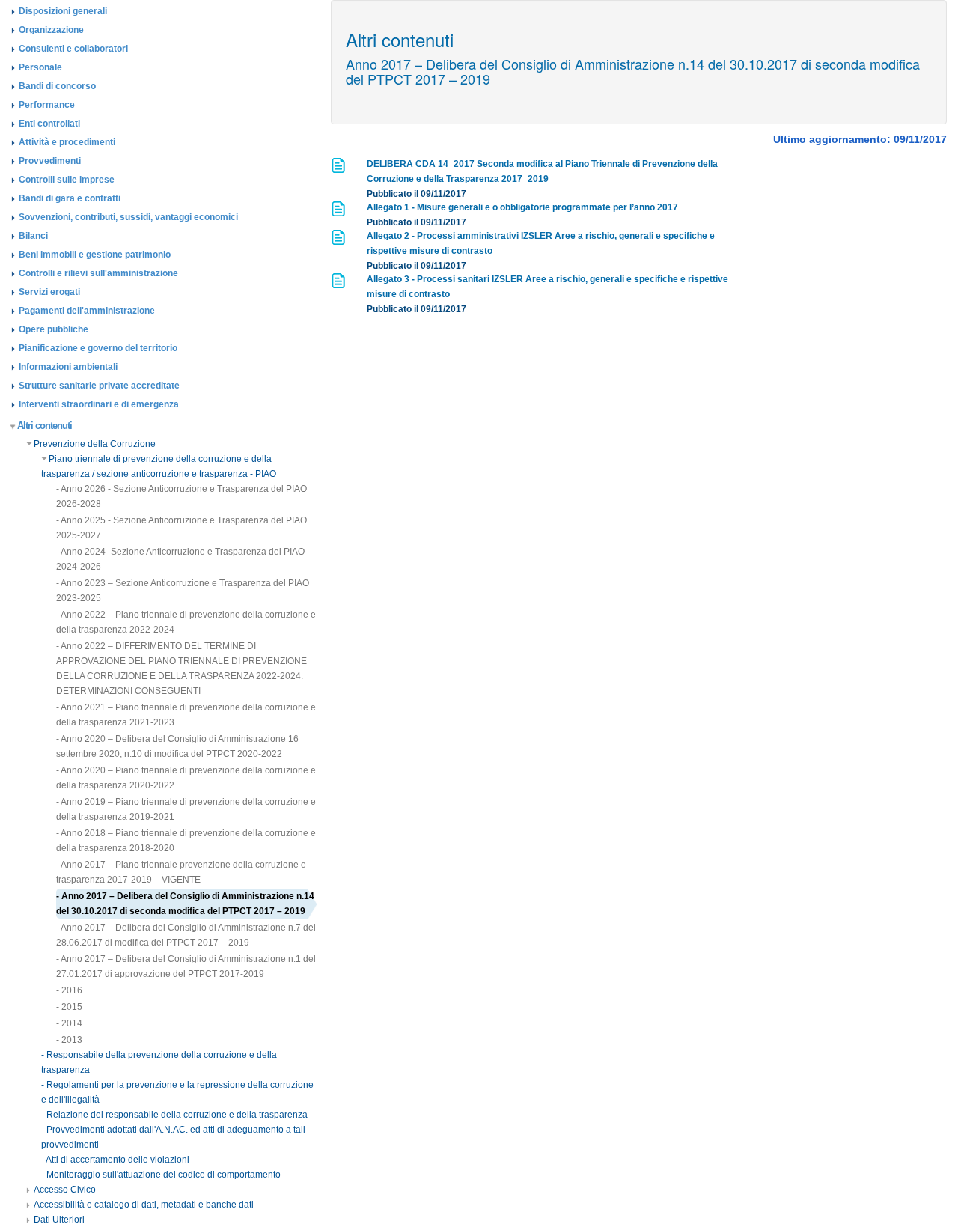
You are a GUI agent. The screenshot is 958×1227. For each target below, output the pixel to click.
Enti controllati (49, 123)
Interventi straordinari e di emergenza (99, 404)
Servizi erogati (49, 292)
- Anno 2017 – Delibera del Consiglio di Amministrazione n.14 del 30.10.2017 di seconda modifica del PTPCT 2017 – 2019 (185, 903)
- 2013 (69, 1040)
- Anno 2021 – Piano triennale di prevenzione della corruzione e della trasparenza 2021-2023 (186, 715)
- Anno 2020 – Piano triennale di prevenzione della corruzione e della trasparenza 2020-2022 (186, 778)
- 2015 (69, 1007)
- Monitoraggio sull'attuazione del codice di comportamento (161, 1174)
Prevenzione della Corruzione (95, 444)
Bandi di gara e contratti (69, 198)
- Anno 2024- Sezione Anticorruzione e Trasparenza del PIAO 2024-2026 (180, 559)
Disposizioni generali (63, 11)
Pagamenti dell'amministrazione (87, 310)
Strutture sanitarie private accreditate (99, 385)
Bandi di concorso (57, 86)
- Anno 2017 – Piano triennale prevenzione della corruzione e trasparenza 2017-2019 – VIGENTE (181, 872)
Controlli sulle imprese (67, 179)
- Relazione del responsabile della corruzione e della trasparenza (174, 1114)
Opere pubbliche (53, 329)
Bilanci (33, 236)
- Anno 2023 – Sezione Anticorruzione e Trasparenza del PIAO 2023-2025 (182, 590)
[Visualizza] (339, 170)
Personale (40, 67)
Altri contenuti (44, 425)
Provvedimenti (50, 161)
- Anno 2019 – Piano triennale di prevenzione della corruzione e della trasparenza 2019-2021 (186, 809)
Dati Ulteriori (59, 1219)
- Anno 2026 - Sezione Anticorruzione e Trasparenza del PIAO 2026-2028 (181, 496)
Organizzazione (51, 30)
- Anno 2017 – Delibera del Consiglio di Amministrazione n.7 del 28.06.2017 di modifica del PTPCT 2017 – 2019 (186, 935)
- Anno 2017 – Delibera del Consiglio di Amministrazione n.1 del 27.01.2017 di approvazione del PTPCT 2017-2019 (186, 966)
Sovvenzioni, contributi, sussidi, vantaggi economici (128, 217)
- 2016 (69, 990)
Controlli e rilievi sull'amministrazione (98, 273)
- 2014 (69, 1023)
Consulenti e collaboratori (73, 48)
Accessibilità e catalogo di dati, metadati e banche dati (144, 1204)
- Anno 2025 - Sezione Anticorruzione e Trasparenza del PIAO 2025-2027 (181, 528)
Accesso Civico (65, 1189)
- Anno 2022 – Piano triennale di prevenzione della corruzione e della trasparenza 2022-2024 (186, 622)
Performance (47, 105)
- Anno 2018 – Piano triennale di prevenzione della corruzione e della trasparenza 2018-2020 (186, 840)
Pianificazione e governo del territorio (98, 348)
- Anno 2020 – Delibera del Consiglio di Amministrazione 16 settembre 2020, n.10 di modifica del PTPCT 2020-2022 (177, 746)
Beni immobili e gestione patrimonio (95, 254)
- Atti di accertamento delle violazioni (115, 1159)
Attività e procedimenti (67, 142)
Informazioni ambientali (68, 367)
